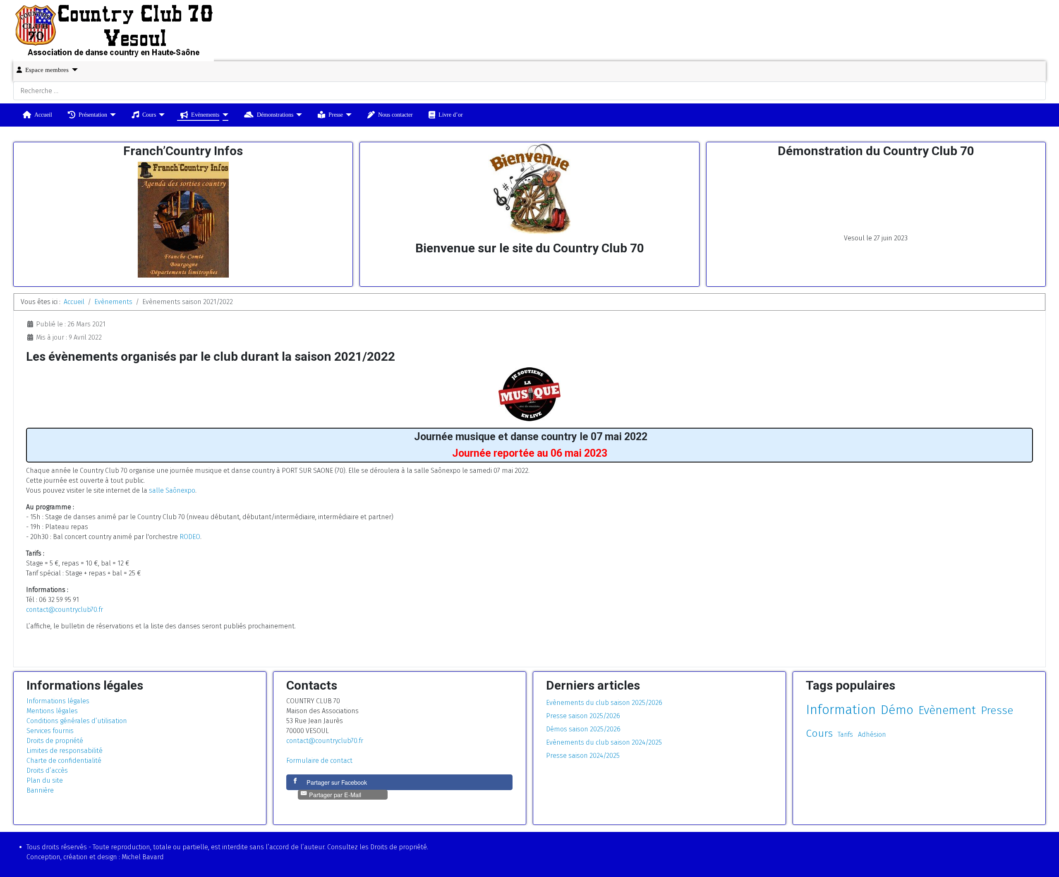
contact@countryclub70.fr (64, 609)
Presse (335, 114)
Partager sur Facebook (337, 782)
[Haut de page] (1044, 861)
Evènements (205, 114)
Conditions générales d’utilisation (76, 721)
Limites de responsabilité (64, 751)
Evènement (947, 710)
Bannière (40, 790)
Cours (149, 114)
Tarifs (845, 734)
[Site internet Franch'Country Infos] (183, 220)
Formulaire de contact (319, 760)
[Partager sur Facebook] (296, 782)
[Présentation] (111, 115)
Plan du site (44, 780)
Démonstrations (275, 114)
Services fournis (50, 731)
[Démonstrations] (297, 115)
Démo (897, 709)
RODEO (190, 537)
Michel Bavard (143, 857)
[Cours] (160, 115)
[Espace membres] (73, 69)
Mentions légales (52, 711)
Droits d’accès (47, 770)
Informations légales (57, 701)
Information (841, 709)
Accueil (43, 114)
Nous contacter (395, 114)
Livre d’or (450, 114)
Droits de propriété (54, 741)
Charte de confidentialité (63, 760)
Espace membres (47, 70)
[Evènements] (223, 115)
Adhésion (872, 734)
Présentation (93, 114)
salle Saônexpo (172, 490)
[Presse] (347, 115)
